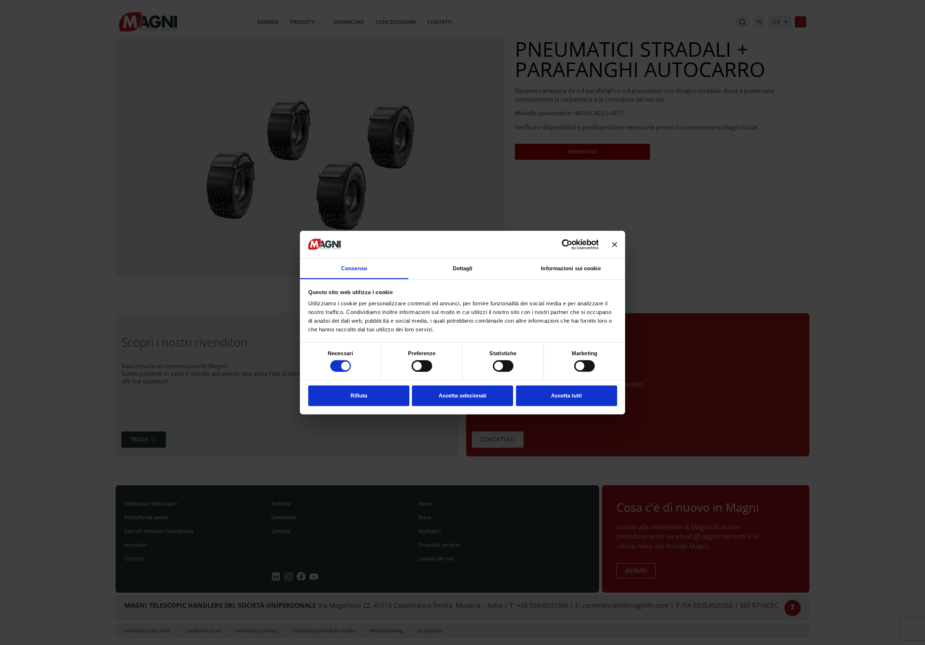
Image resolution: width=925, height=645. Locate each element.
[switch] (422, 365)
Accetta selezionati (462, 395)
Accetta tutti (566, 395)
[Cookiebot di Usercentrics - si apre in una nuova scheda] (567, 244)
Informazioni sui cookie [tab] (571, 268)
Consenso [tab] (354, 268)
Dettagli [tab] (463, 268)
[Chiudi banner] (614, 244)
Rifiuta (358, 395)
